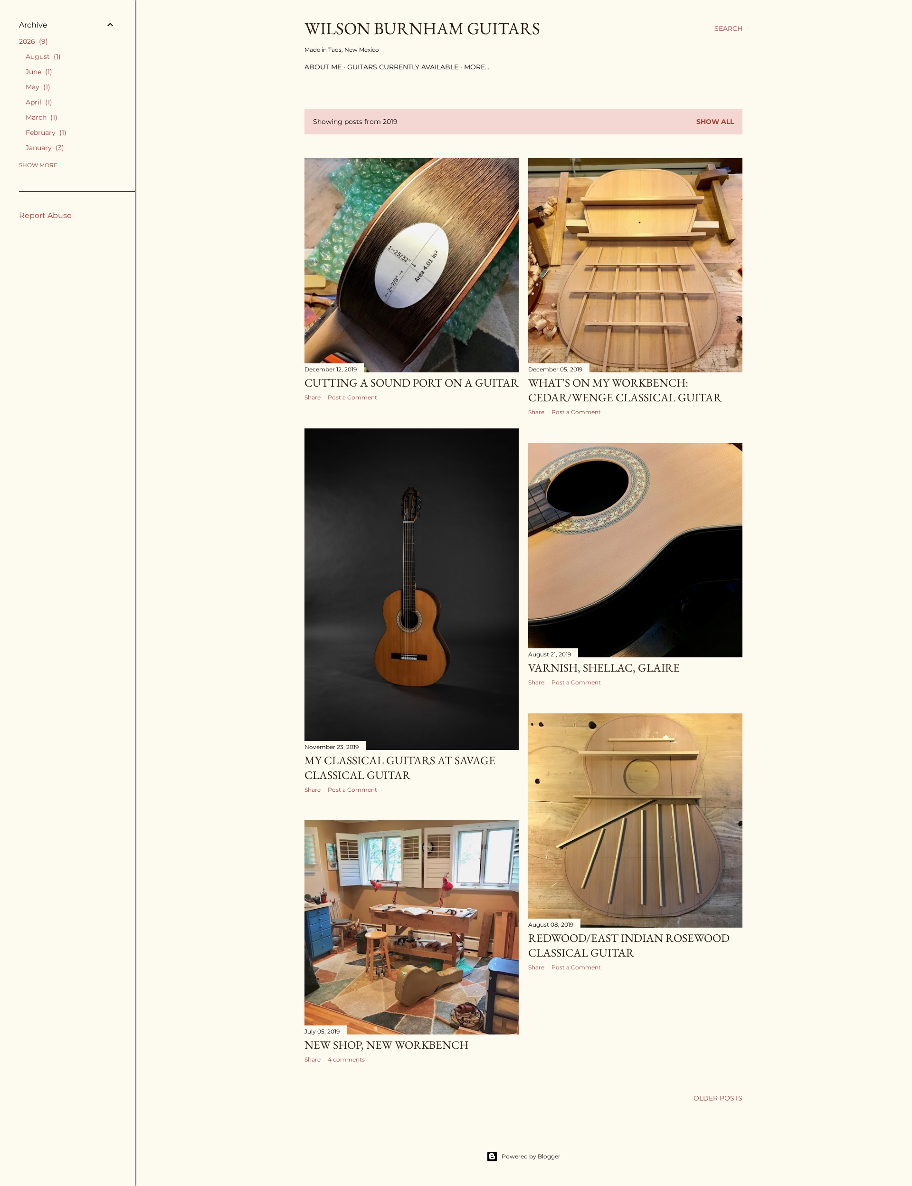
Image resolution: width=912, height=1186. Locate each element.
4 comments (346, 1059)
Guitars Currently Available (402, 67)
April (38, 102)
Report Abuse (45, 215)
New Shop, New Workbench (386, 1044)
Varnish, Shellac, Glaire (604, 667)
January (44, 147)
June (38, 71)
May (37, 87)
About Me (323, 67)
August (42, 56)
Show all (715, 121)
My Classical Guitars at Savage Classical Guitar (399, 767)
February (45, 132)
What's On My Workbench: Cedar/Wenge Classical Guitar (625, 390)
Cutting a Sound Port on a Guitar (411, 382)
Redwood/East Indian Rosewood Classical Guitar (629, 945)
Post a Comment (352, 397)
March (40, 117)
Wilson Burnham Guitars (422, 28)
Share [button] (312, 397)
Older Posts (718, 1098)
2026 (32, 41)
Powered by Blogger (531, 1156)
